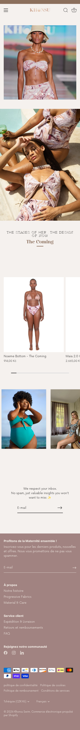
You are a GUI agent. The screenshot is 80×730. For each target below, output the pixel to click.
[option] (40, 62)
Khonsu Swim (22, 711)
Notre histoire (13, 591)
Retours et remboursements (23, 628)
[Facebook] (5, 652)
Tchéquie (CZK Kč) (15, 701)
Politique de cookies (52, 685)
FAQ (7, 633)
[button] (30, 94)
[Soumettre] (74, 568)
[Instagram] (14, 652)
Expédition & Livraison (19, 622)
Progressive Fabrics (17, 597)
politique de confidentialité (21, 685)
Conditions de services (55, 690)
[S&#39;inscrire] (60, 508)
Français (41, 701)
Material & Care (15, 603)
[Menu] (6, 10)
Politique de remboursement (21, 690)
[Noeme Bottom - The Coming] (34, 314)
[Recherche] (66, 11)
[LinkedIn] (22, 652)
